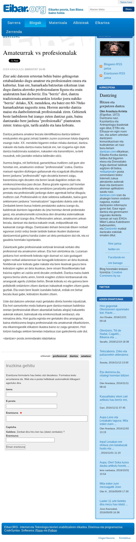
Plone (39, 530)
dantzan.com (108, 151)
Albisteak (81, 23)
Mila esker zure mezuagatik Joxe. (111, 485)
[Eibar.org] (24, 9)
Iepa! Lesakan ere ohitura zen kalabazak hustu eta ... (113, 445)
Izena (9, 389)
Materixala (58, 23)
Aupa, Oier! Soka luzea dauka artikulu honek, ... (114, 464)
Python (52, 530)
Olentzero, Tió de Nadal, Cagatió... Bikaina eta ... (110, 334)
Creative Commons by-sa (111, 274)
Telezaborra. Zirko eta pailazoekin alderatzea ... (114, 355)
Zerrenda (14, 32)
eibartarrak (108, 171)
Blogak (35, 23)
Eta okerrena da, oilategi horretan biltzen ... (114, 375)
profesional (60, 356)
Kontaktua (125, 538)
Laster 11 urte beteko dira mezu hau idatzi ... (114, 502)
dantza (74, 356)
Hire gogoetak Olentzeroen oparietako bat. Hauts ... (114, 309)
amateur (86, 356)
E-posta (10, 401)
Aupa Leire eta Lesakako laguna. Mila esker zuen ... (114, 420)
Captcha (11, 427)
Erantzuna (12, 412)
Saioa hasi (126, 2)
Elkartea (102, 23)
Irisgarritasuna (106, 538)
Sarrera (14, 23)
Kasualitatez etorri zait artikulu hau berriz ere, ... (114, 400)
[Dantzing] (115, 48)
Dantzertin (110, 228)
